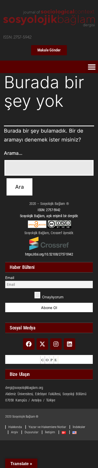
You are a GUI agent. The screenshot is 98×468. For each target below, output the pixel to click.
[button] (91, 67)
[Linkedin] (69, 344)
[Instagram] (56, 344)
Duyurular (31, 432)
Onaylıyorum (52, 297)
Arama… (13, 153)
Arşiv (14, 432)
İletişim (50, 432)
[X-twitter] (42, 344)
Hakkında (15, 427)
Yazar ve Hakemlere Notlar (47, 427)
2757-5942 (53, 210)
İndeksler (79, 427)
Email (9, 277)
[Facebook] (28, 344)
